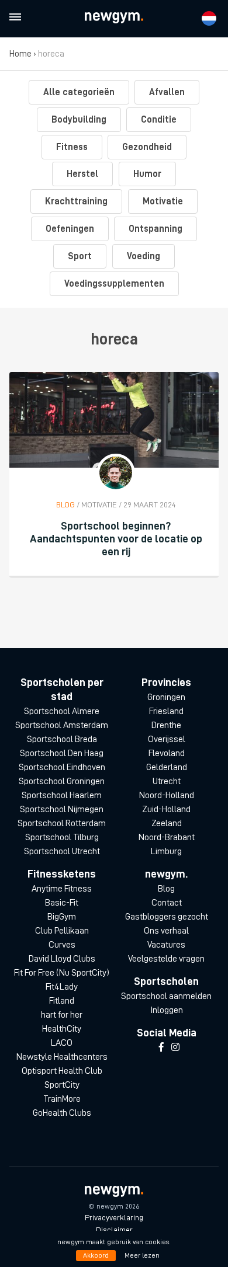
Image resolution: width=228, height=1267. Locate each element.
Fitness (72, 147)
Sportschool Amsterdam (61, 725)
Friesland (166, 711)
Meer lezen (142, 1255)
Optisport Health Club (62, 1070)
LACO (61, 1042)
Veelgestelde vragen (166, 958)
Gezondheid (147, 147)
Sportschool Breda (62, 739)
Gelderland (166, 767)
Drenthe (166, 725)
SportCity (62, 1085)
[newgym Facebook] (161, 1047)
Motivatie (163, 201)
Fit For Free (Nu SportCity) (61, 972)
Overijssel (166, 739)
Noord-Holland (166, 795)
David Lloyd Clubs (62, 958)
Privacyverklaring (114, 1217)
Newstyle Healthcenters (62, 1056)
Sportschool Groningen (62, 781)
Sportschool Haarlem (62, 795)
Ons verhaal (166, 930)
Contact (166, 902)
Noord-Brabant (167, 837)
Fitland (61, 1000)
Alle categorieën (79, 92)
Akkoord (96, 1255)
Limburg (166, 851)
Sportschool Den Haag (61, 753)
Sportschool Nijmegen (61, 809)
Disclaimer (114, 1230)
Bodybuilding (78, 119)
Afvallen (167, 92)
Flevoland (166, 753)
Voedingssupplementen (114, 283)
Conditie (159, 119)
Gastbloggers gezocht (166, 916)
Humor (147, 174)
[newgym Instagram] (175, 1047)
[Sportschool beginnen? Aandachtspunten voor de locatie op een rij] (114, 420)
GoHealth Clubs (62, 1113)
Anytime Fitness (62, 888)
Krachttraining (76, 201)
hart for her (61, 1014)
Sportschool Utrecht (62, 851)
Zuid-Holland (166, 809)
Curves (62, 944)
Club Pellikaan (62, 930)
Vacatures (166, 944)
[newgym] (114, 17)
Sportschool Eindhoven (62, 767)
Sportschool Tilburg (62, 837)
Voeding (143, 256)
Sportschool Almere (61, 711)
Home (20, 53)
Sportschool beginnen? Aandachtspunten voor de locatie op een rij (116, 538)
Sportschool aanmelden (166, 996)
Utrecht (167, 781)
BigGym (61, 916)
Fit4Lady (62, 986)
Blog (166, 888)
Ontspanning (155, 229)
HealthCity (61, 1028)
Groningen (166, 697)
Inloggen (166, 1010)
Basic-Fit (61, 902)
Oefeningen (70, 229)
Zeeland (166, 823)
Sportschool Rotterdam (62, 823)
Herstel (82, 174)
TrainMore (62, 1099)
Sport (80, 256)
